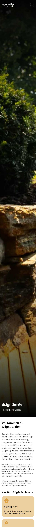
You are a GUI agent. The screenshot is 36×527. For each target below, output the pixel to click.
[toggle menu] (32, 4)
